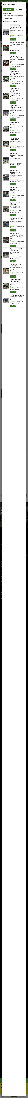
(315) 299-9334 (16, 181)
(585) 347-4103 (16, 117)
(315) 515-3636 (16, 132)
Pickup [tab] (9, 9)
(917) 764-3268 (15, 258)
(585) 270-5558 (16, 66)
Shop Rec (13, 39)
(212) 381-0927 (15, 289)
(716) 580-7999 (16, 50)
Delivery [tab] (20, 9)
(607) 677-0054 (16, 148)
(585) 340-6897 (16, 100)
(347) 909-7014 (16, 243)
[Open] (23, 18)
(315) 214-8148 (15, 212)
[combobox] (12, 18)
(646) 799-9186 (16, 274)
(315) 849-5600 (16, 164)
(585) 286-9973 (16, 83)
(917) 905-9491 (15, 228)
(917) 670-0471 (15, 303)
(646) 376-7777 (15, 37)
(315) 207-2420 (15, 197)
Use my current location (10, 21)
